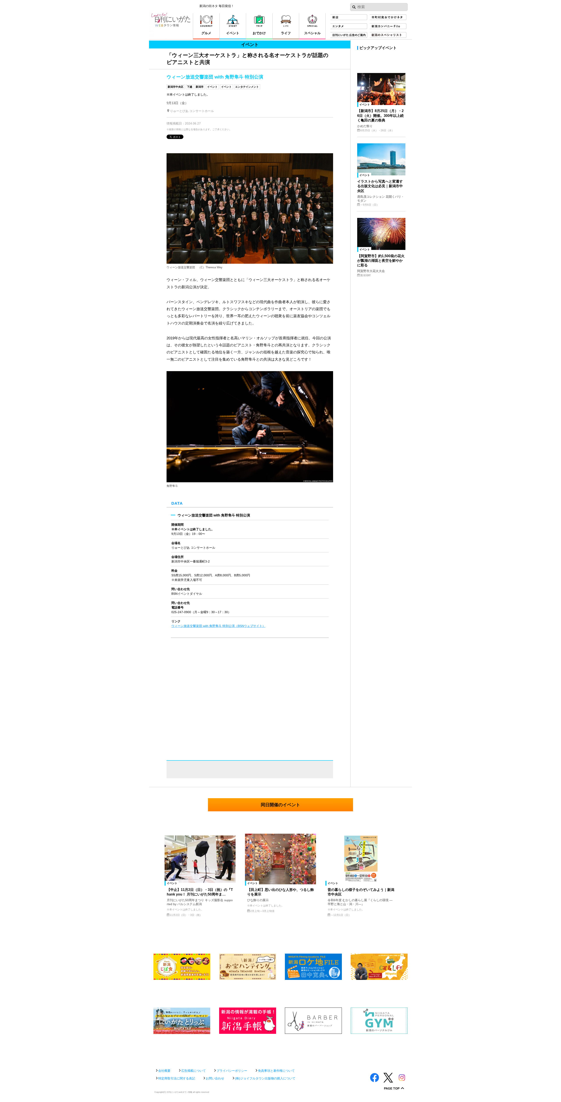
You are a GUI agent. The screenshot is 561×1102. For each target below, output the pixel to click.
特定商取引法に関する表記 (176, 1078)
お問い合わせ (215, 1078)
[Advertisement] (280, 1049)
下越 (189, 86)
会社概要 (164, 1070)
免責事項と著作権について (276, 1070)
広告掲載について (193, 1070)
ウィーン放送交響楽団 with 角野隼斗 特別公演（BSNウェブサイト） (218, 626)
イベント (212, 86)
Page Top (391, 1088)
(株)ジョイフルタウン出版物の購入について (265, 1078)
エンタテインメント (247, 86)
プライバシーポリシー (232, 1070)
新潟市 (200, 86)
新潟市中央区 (175, 86)
